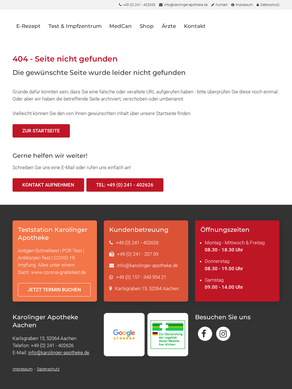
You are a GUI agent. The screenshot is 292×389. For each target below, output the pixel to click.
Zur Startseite (41, 131)
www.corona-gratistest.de (58, 272)
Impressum (23, 369)
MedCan (120, 26)
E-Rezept (28, 26)
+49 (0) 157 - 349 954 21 (141, 277)
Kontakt (195, 26)
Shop (147, 26)
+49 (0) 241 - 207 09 (137, 254)
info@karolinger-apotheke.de (147, 265)
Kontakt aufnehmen (48, 185)
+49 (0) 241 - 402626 (137, 242)
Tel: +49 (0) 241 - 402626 (124, 185)
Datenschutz (48, 369)
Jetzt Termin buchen (54, 289)
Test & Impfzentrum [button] (75, 26)
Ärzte (169, 26)
